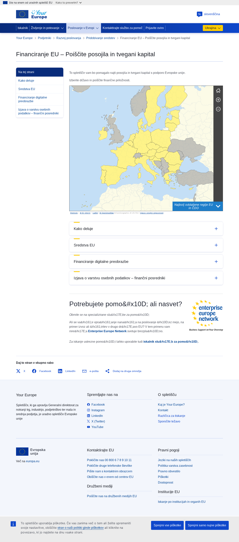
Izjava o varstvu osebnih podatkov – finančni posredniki (38, 111)
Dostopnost (165, 482)
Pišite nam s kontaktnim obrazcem (109, 471)
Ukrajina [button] (210, 28)
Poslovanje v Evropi (81, 28)
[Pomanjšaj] (218, 109)
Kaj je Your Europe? (171, 404)
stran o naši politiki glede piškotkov (81, 527)
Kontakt (163, 410)
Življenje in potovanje (45, 28)
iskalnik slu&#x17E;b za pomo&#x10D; (170, 341)
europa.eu (32, 461)
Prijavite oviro (155, 28)
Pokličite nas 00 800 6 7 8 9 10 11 (109, 460)
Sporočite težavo (169, 421)
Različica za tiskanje (171, 415)
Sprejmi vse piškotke (167, 525)
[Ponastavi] (218, 90)
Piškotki (163, 476)
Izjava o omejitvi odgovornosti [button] (151, 213)
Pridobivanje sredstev (100, 38)
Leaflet (95, 213)
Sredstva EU (26, 89)
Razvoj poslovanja (68, 38)
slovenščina (209, 14)
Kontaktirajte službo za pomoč (122, 28)
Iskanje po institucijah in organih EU (182, 501)
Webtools (74, 213)
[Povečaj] (218, 99)
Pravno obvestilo (169, 471)
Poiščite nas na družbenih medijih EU (112, 496)
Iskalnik (23, 28)
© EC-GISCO (85, 213)
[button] (130, 143)
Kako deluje (26, 80)
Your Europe (24, 38)
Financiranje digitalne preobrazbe (32, 99)
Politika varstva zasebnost (175, 465)
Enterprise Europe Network (107, 331)
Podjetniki (44, 38)
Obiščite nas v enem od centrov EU (110, 476)
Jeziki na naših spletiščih (174, 460)
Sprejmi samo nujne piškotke (207, 525)
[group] (141, 148)
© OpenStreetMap (107, 213)
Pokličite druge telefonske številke (109, 465)
